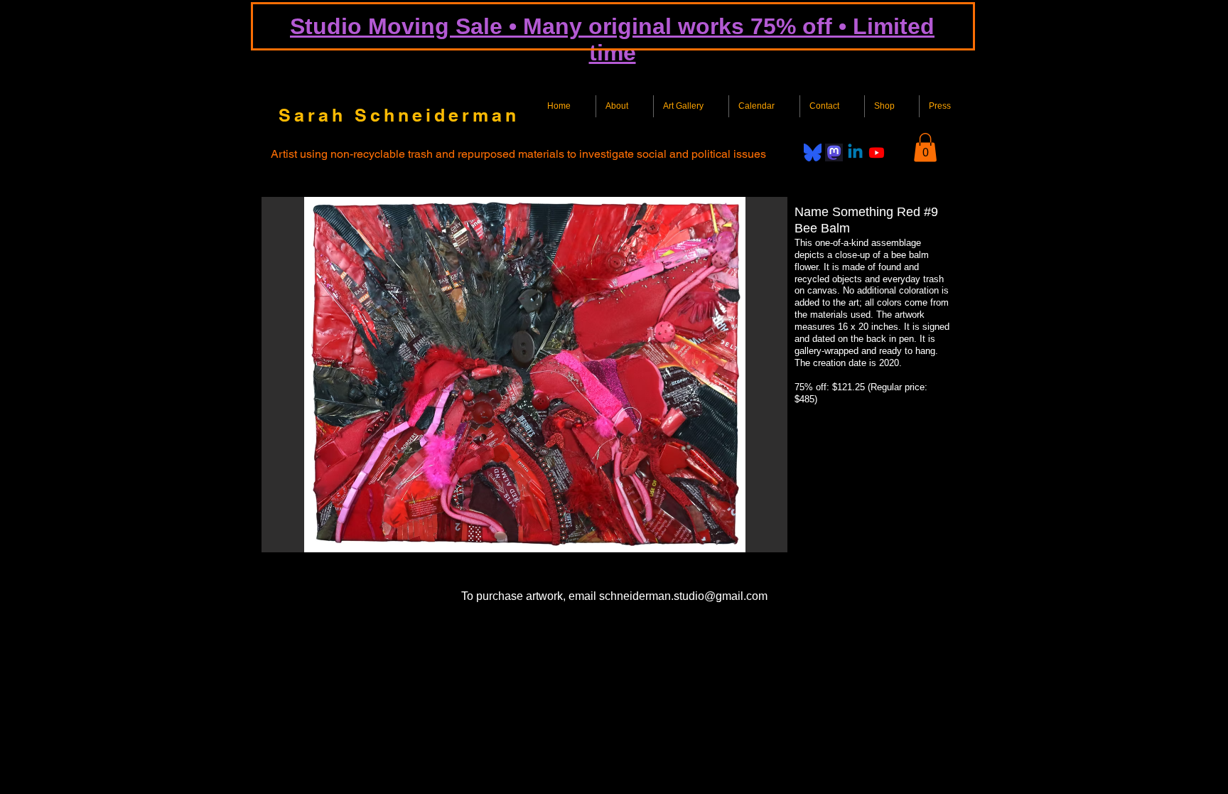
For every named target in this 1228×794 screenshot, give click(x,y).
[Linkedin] (855, 152)
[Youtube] (876, 152)
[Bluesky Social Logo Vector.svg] (813, 152)
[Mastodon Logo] (834, 152)
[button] (925, 147)
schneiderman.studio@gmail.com (683, 596)
